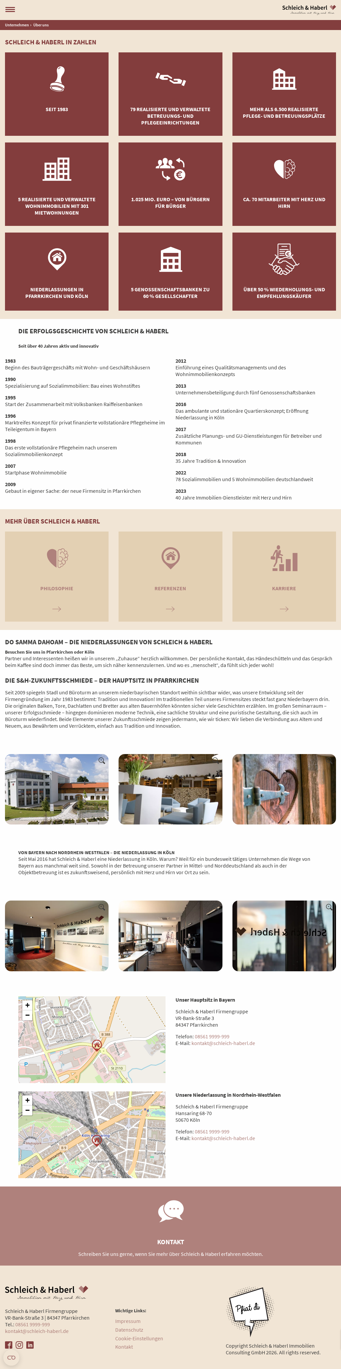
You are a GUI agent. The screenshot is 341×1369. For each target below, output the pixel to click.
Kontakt (124, 1346)
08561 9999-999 (212, 1036)
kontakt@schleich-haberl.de (223, 1043)
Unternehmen (17, 24)
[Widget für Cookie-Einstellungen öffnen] (11, 1358)
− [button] (27, 1015)
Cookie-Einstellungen (139, 1338)
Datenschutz (129, 1329)
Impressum (128, 1321)
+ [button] (27, 1005)
